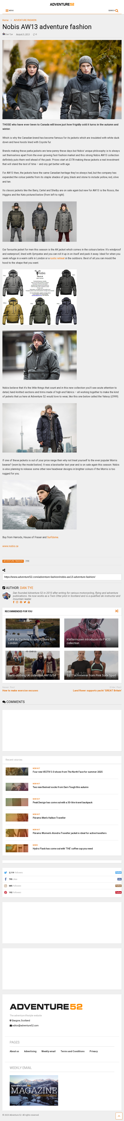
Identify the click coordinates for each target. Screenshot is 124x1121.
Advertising (30, 1051)
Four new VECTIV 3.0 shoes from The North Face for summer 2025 (68, 772)
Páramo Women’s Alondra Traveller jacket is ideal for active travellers (70, 833)
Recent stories (14, 759)
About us (14, 1051)
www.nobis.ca (10, 546)
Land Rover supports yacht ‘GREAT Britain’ (97, 690)
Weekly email (48, 1051)
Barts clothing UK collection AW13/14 (32, 675)
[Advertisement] (26, 730)
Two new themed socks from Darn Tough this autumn (60, 787)
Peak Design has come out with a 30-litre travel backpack (62, 802)
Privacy (94, 1051)
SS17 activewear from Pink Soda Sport (91, 675)
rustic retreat (57, 258)
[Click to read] (33, 633)
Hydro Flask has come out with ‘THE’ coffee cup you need (63, 848)
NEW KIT (36, 768)
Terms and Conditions (73, 1051)
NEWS (35, 845)
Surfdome (52, 537)
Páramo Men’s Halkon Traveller (49, 818)
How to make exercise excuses (20, 690)
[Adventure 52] (62, 5)
